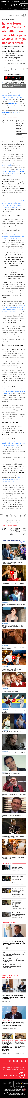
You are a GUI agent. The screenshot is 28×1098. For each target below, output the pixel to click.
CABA (4, 1067)
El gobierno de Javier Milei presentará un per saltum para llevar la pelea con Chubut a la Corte (16, 62)
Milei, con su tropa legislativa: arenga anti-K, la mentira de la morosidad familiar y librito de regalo (14, 954)
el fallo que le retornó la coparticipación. (13, 48)
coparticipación (7, 165)
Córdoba (22, 1067)
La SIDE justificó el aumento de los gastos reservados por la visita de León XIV (14, 943)
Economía (13, 1065)
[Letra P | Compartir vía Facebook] (16, 515)
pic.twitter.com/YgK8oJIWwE (14, 274)
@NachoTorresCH (10, 255)
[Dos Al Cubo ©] (7, 1083)
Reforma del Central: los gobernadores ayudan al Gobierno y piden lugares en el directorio (13, 960)
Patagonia (15, 1069)
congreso (15, 112)
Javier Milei (6, 112)
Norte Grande (7, 1069)
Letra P (5, 15)
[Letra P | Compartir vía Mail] (24, 515)
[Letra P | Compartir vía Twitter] (11, 515)
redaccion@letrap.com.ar (19, 1093)
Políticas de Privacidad (22, 1095)
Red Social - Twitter (9, 1061)
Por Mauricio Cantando (6, 69)
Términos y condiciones (13, 1094)
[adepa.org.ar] (18, 1083)
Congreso (17, 15)
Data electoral (12, 9)
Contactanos (3, 1061)
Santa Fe (9, 1067)
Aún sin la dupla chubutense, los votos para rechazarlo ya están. (12, 479)
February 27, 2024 (14, 278)
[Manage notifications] (24, 1089)
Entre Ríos (16, 1067)
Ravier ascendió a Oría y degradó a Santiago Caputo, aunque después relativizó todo (12, 966)
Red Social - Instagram (17, 1061)
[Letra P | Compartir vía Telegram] (20, 515)
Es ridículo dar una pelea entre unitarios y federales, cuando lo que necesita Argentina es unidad (13, 236)
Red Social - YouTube (22, 1061)
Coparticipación (10, 521)
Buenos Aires (20, 1065)
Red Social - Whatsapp (26, 1061)
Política (10, 15)
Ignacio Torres (12, 103)
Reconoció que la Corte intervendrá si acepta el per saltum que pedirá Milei (13, 171)
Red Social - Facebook (13, 1061)
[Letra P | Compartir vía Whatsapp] (7, 515)
